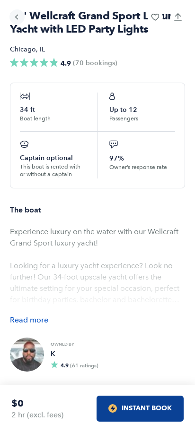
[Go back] (17, 17)
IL (42, 49)
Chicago (23, 49)
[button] (155, 17)
